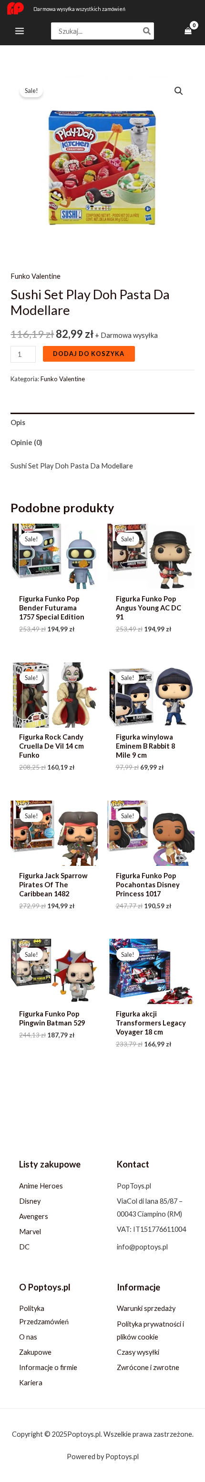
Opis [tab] (17, 422)
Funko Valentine (35, 276)
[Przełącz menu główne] (20, 31)
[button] (178, 91)
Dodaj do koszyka (88, 353)
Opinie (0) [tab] (26, 442)
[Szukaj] (147, 31)
